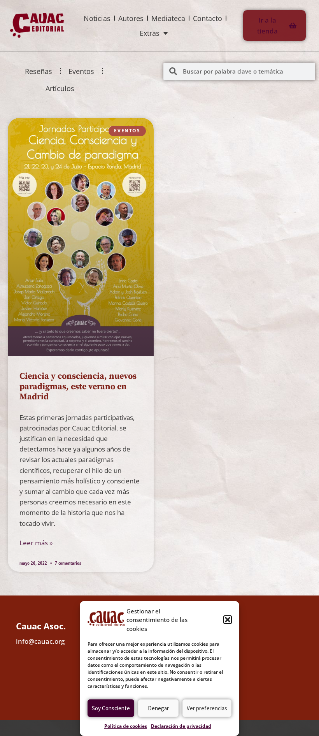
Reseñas (38, 71)
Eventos (81, 71)
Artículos (60, 88)
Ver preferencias (207, 708)
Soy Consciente (111, 708)
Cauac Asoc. (41, 626)
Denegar (158, 708)
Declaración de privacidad (181, 726)
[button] (227, 620)
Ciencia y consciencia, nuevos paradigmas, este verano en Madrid (78, 386)
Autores (131, 18)
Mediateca (168, 18)
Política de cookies (125, 726)
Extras (150, 33)
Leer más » (36, 542)
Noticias (97, 18)
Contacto (207, 18)
